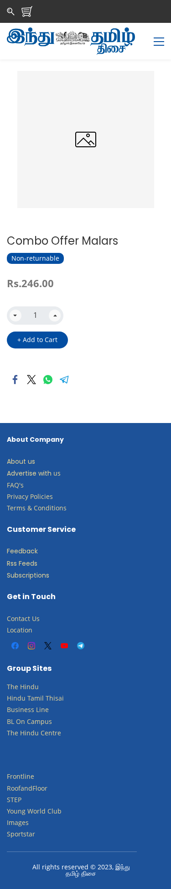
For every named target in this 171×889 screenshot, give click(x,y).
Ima (12, 822)
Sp (11, 834)
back (30, 551)
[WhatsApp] (48, 379)
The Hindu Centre (34, 732)
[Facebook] (15, 379)
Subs (14, 575)
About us (21, 461)
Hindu (29, 686)
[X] (48, 646)
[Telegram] (64, 379)
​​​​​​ (26, 721)
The (12, 686)
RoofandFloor (27, 788)
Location (19, 630)
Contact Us (23, 618)
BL (10, 721)
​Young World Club (34, 811)
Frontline (20, 776)
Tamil (35, 698)
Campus (39, 721)
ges (23, 822)
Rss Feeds (22, 563)
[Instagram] (31, 646)
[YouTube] (64, 646)
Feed (14, 551)
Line (42, 709)
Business (20, 709)
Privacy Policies (31, 496)
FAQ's (15, 485)
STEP (14, 799)
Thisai (55, 698)
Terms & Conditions (37, 507)
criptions (35, 575)
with (45, 473)
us (57, 473)
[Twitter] (31, 379)
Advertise (21, 473)
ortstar (25, 834)
